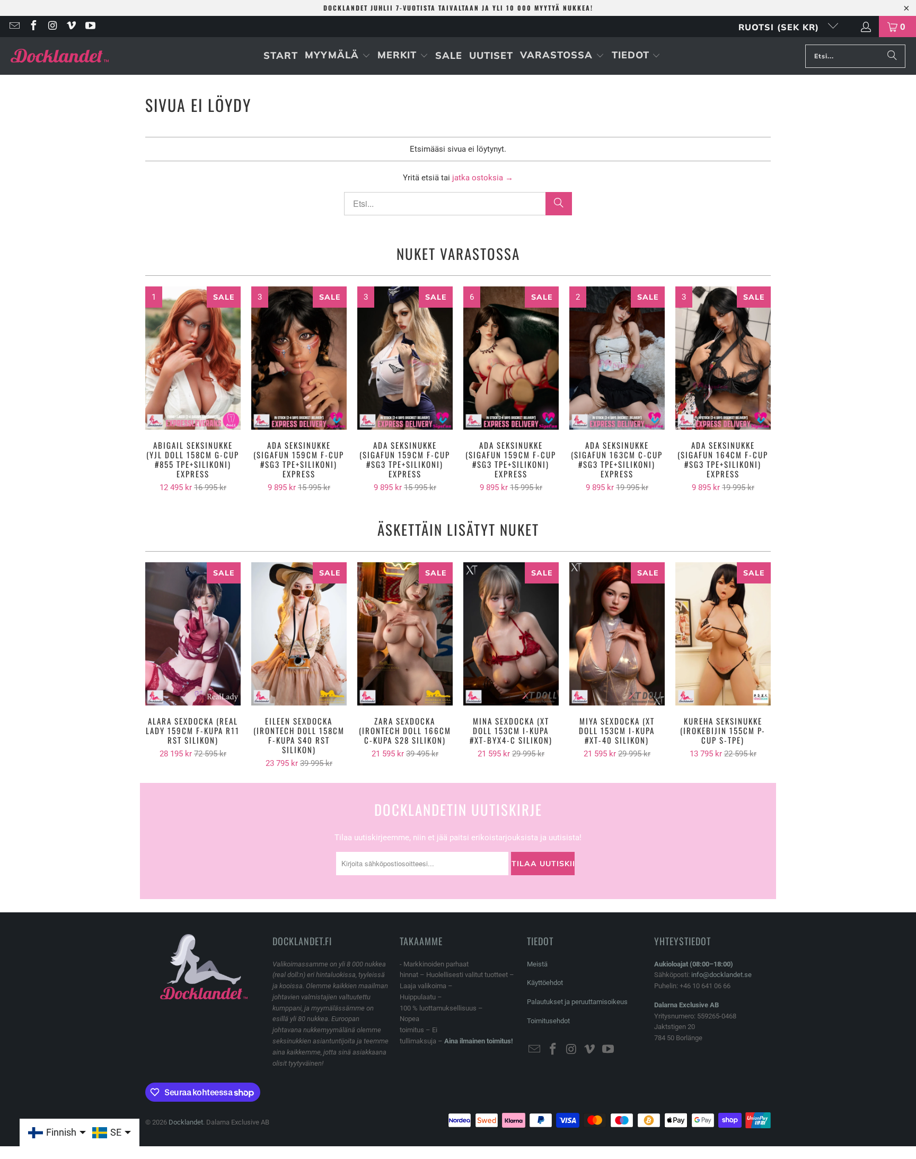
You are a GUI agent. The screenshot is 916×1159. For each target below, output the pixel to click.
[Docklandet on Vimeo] (71, 26)
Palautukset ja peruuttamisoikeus (577, 1002)
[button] (338, 55)
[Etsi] (892, 56)
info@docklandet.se (721, 975)
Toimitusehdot (548, 1021)
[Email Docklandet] (14, 26)
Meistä (537, 964)
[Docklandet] (60, 56)
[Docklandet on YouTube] (89, 26)
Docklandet (186, 1122)
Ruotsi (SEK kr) (780, 27)
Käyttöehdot (545, 983)
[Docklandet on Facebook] (33, 26)
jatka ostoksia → (482, 177)
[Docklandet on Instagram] (52, 26)
